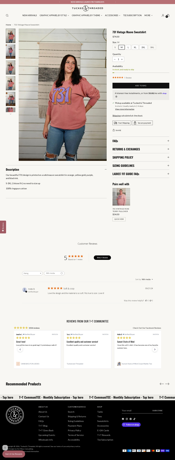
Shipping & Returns (77, 416)
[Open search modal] (7, 15)
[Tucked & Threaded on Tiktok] (134, 419)
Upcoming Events (46, 435)
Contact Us (43, 416)
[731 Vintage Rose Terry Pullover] (121, 197)
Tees (99, 416)
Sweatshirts (103, 421)
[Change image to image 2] (10, 51)
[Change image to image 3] (10, 67)
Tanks (100, 411)
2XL (143, 47)
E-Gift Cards (103, 430)
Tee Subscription (105, 439)
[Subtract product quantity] (115, 59)
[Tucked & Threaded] (87, 8)
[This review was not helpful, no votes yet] (150, 300)
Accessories (103, 425)
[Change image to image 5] (10, 99)
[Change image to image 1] (10, 36)
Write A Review (102, 258)
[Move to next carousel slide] (167, 384)
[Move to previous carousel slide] (162, 384)
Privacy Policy (74, 430)
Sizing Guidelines (76, 421)
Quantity (116, 54)
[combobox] (32, 273)
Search (71, 411)
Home (8, 25)
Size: (115, 42)
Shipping (116, 115)
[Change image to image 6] (10, 110)
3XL (152, 47)
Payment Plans (75, 425)
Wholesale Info (45, 439)
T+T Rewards (103, 435)
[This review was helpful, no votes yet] (146, 300)
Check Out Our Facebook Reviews (147, 328)
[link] (37, 364)
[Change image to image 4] (10, 83)
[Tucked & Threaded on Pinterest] (130, 419)
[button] (20, 349)
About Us (42, 411)
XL (135, 47)
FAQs (41, 421)
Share (118, 130)
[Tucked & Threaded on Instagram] (127, 419)
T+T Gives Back (46, 430)
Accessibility (74, 439)
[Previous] (59, 2)
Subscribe (157, 410)
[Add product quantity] (122, 59)
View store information (124, 109)
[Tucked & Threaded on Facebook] (123, 419)
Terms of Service (76, 435)
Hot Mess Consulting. (25, 449)
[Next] (115, 2)
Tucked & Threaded (27, 446)
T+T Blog (42, 425)
